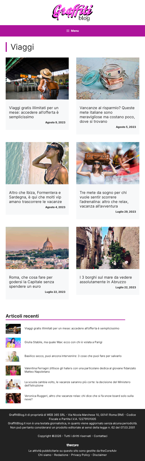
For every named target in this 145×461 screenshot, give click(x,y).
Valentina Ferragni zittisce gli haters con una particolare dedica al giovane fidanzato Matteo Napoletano (80, 369)
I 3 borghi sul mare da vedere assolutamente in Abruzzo (106, 279)
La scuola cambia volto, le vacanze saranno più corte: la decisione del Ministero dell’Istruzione (77, 383)
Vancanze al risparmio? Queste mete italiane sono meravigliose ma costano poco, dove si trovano (107, 115)
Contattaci (100, 436)
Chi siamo (44, 455)
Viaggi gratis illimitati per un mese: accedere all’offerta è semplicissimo (34, 112)
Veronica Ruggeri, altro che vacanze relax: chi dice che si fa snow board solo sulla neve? (79, 397)
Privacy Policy (80, 455)
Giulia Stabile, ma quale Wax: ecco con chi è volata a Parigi (63, 342)
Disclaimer (100, 455)
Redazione (61, 455)
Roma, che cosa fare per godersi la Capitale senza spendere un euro (31, 282)
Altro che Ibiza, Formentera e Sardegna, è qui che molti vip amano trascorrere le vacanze (35, 197)
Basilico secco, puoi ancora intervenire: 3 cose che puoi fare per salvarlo (73, 356)
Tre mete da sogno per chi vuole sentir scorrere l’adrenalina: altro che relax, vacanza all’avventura (104, 199)
